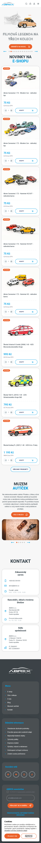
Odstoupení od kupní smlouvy (17, 750)
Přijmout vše (12, 836)
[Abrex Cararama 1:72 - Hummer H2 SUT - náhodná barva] (20, 178)
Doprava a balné (13, 743)
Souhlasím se (22, 792)
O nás (9, 699)
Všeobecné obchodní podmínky (18, 728)
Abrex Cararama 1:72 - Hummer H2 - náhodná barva (20, 295)
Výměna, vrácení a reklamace (17, 747)
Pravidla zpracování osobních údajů (19, 732)
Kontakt (10, 710)
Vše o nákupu (12, 695)
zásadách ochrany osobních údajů (15, 830)
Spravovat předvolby (29, 836)
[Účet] (34, 4)
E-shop (9, 692)
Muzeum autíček (13, 706)
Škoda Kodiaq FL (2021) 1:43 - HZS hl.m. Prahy (20, 445)
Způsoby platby (12, 739)
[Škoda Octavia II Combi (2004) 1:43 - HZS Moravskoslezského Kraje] (20, 329)
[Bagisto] (8, 3)
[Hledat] (26, 4)
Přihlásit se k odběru (18, 805)
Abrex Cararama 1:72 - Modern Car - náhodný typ (20, 94)
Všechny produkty (20, 469)
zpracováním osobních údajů (26, 792)
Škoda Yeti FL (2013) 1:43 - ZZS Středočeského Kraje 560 (15, 396)
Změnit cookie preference (16, 754)
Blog (9, 702)
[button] (30, 4)
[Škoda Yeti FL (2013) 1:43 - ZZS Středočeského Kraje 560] (20, 380)
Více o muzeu (18, 515)
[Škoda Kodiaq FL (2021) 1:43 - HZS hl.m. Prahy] (20, 430)
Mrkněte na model (18, 47)
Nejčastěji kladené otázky (16, 736)
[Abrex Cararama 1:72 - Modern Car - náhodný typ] (20, 78)
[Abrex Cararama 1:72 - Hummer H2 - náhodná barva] (20, 279)
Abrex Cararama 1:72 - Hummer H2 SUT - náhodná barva (18, 195)
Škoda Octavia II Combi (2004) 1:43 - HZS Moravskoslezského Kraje (18, 346)
